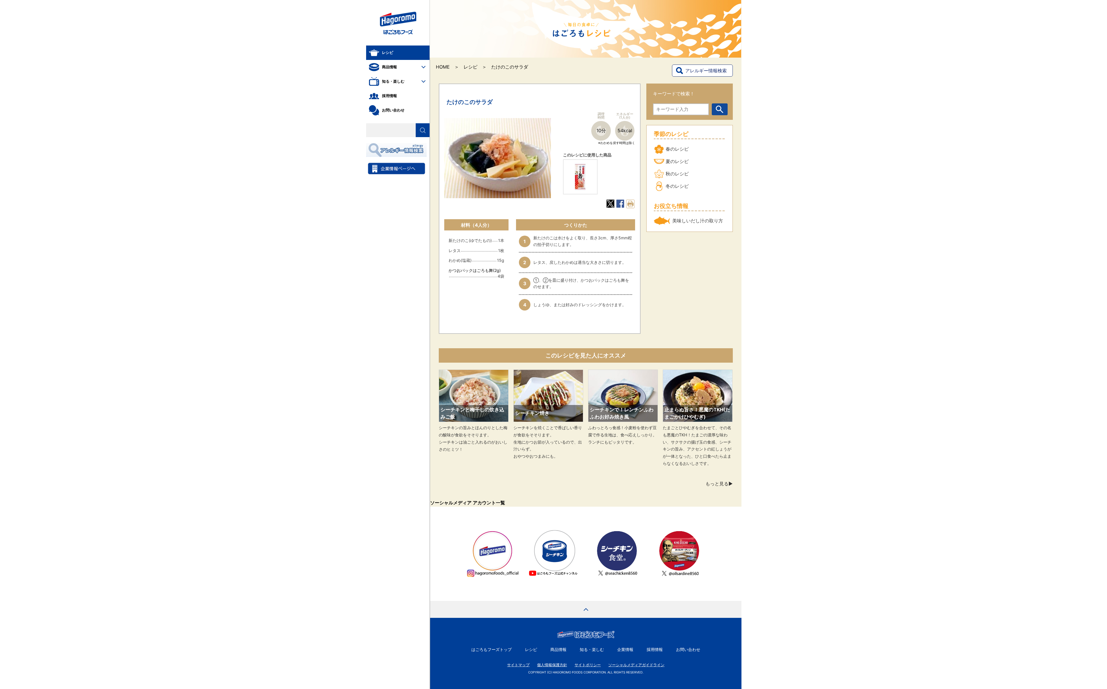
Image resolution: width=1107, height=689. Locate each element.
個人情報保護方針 (552, 665)
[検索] (423, 130)
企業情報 (625, 649)
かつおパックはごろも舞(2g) (475, 270)
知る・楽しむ (592, 649)
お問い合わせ (688, 649)
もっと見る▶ (719, 484)
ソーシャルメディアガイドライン (636, 665)
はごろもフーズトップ (491, 649)
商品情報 (558, 649)
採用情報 (655, 649)
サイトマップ (518, 665)
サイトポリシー (588, 665)
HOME (443, 67)
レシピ (470, 67)
